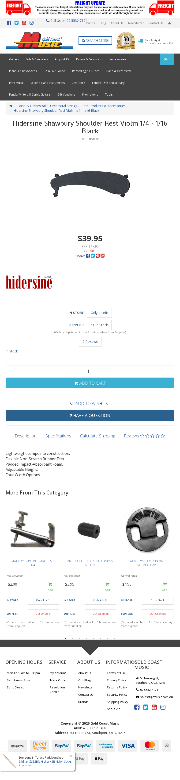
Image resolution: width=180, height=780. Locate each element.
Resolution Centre (57, 689)
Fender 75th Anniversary (108, 83)
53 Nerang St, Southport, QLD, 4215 (150, 680)
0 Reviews (90, 341)
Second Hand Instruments (47, 83)
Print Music (16, 83)
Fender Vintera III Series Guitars (29, 95)
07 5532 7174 (148, 689)
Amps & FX (62, 59)
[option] (90, 184)
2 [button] (72, 638)
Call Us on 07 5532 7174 (67, 20)
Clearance (78, 83)
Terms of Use (116, 673)
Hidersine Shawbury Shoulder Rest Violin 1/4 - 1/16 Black (56, 110)
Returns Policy (117, 687)
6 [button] (100, 638)
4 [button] (86, 638)
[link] (136, 707)
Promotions (90, 95)
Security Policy (117, 694)
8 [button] (114, 638)
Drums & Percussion (89, 59)
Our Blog (84, 680)
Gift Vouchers (66, 95)
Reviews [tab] (132, 436)
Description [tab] (26, 436)
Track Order (58, 680)
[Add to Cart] (50, 586)
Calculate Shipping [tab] (97, 436)
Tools (108, 95)
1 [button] (65, 638)
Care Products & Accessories (104, 106)
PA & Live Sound (54, 71)
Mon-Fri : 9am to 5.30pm (23, 673)
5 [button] (93, 638)
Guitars (14, 59)
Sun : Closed (15, 687)
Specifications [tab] (58, 436)
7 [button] (107, 638)
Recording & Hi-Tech (85, 71)
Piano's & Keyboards (23, 71)
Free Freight (158, 42)
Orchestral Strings (63, 106)
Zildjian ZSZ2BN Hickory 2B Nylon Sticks (45, 762)
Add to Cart (92, 383)
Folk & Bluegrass (37, 59)
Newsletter (136, 23)
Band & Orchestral (118, 71)
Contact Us (156, 23)
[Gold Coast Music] (39, 41)
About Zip (113, 709)
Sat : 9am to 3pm (18, 680)
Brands (90, 23)
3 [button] (79, 638)
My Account (58, 673)
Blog (103, 23)
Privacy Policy (116, 680)
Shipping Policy (117, 702)
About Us (117, 23)
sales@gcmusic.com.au (156, 697)
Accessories (118, 59)
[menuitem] (88, 256)
